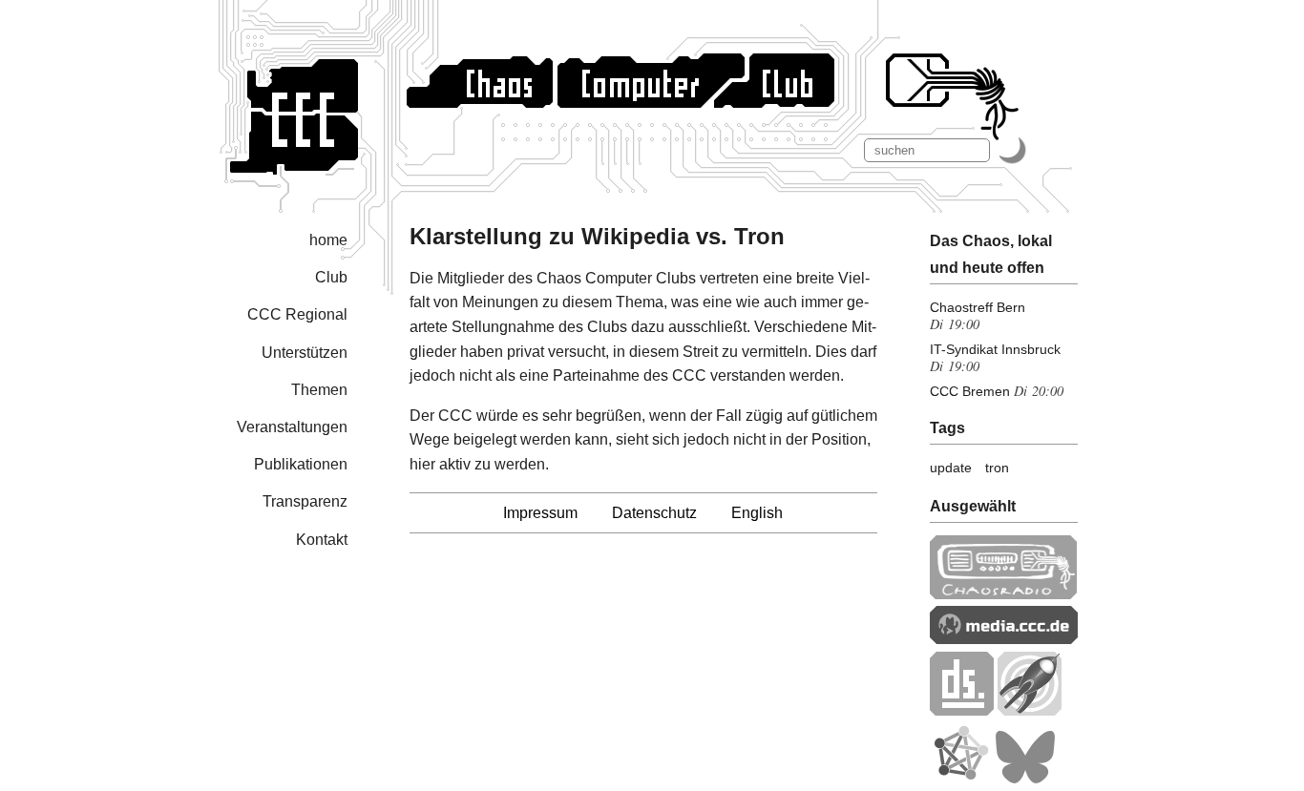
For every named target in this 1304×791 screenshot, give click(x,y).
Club (331, 277)
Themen (319, 390)
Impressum (540, 513)
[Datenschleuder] (962, 710)
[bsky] (1025, 779)
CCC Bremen (970, 391)
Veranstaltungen (292, 427)
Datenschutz (654, 513)
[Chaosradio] (1004, 594)
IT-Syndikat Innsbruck (995, 349)
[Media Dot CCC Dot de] (1004, 639)
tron (997, 467)
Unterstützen (304, 352)
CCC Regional (297, 314)
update (951, 467)
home (328, 240)
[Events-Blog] (1030, 710)
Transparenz (305, 501)
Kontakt (321, 539)
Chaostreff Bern (977, 307)
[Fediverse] (960, 779)
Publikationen (300, 464)
